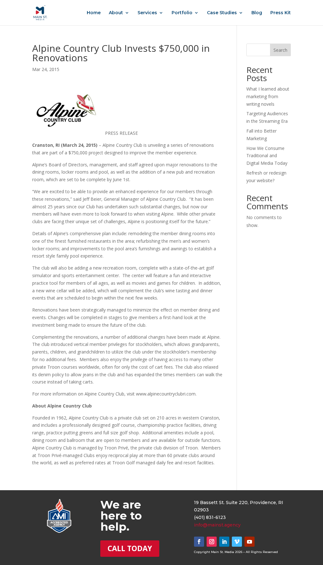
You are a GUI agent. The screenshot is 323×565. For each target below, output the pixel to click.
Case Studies (222, 12)
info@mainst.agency (217, 525)
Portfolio (182, 12)
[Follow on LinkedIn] (224, 542)
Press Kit (280, 12)
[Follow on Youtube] (249, 542)
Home (94, 12)
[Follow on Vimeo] (237, 542)
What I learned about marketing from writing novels (267, 96)
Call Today (130, 548)
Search (280, 50)
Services (147, 12)
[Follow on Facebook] (199, 542)
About (116, 12)
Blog (256, 12)
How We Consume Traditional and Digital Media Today (266, 155)
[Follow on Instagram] (212, 542)
